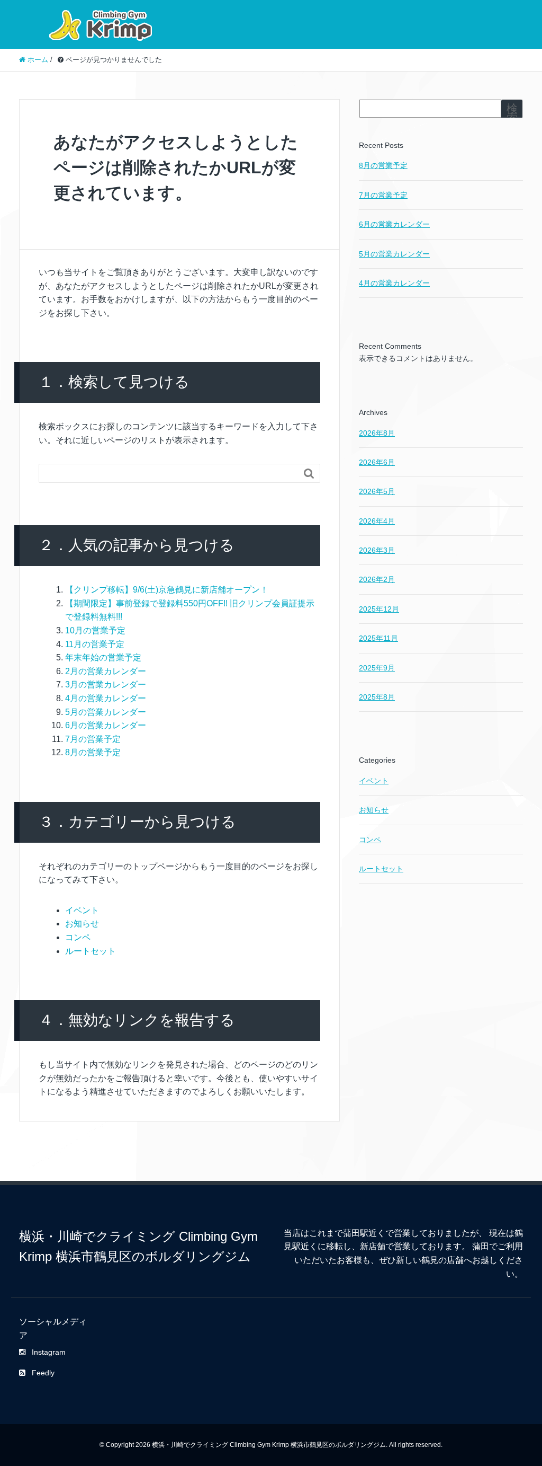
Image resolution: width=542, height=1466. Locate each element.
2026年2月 (377, 579)
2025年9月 (377, 668)
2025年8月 (377, 697)
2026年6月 (377, 462)
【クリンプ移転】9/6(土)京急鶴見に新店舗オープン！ (166, 589)
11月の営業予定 (94, 644)
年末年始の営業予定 (103, 657)
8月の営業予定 (93, 752)
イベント (82, 910)
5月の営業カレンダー (105, 712)
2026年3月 (377, 550)
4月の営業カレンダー (105, 698)
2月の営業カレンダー (105, 671)
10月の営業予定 (95, 630)
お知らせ (82, 923)
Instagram (49, 1352)
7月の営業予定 (93, 739)
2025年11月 (378, 638)
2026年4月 (377, 521)
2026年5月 (377, 491)
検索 (512, 113)
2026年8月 (377, 433)
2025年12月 (379, 609)
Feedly (43, 1372)
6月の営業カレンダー (105, 725)
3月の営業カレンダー (105, 684)
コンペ (78, 937)
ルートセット (90, 951)
